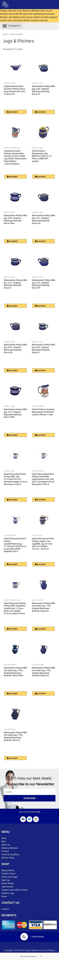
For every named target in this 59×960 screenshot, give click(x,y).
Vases (4, 896)
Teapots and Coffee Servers (14, 890)
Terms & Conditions (10, 854)
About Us (5, 844)
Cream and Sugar (9, 877)
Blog (3, 841)
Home (5, 34)
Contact (5, 851)
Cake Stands (7, 886)
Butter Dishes (7, 883)
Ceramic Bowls (8, 873)
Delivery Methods (9, 848)
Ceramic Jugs (7, 893)
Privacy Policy (8, 857)
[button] (12, 26)
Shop (3, 838)
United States (37, 936)
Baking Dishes (7, 870)
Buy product (12, 112)
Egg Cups (5, 880)
